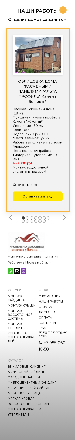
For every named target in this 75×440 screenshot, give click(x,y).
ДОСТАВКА (47, 312)
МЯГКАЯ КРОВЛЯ (21, 398)
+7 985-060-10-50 (53, 346)
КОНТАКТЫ (47, 323)
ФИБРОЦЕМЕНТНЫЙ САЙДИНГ (32, 382)
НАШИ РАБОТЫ (51, 301)
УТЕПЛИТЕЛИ (18, 414)
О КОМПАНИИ (50, 296)
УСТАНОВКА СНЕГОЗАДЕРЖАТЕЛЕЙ (22, 337)
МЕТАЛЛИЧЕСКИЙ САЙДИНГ (30, 388)
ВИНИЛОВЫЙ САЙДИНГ (26, 366)
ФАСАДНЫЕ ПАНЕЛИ (24, 377)
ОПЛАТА (45, 317)
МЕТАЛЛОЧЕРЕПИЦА (24, 393)
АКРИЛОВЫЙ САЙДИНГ (26, 372)
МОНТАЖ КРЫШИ (22, 305)
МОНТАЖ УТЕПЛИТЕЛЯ (18, 326)
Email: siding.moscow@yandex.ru (53, 332)
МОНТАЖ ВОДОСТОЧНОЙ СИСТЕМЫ (21, 315)
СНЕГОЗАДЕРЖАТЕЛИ (24, 409)
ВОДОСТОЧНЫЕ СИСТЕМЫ (28, 404)
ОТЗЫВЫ (46, 307)
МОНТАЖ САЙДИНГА (16, 298)
